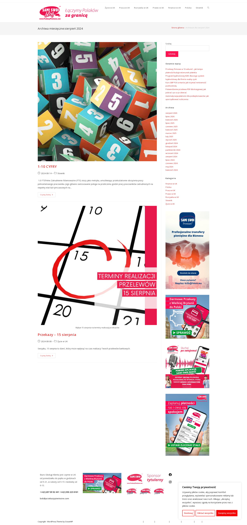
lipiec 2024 (170, 160)
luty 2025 (169, 136)
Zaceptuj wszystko (227, 513)
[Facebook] (170, 475)
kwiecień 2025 (172, 129)
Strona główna (177, 27)
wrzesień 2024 (172, 153)
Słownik (61, 173)
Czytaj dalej (47, 194)
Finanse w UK (171, 183)
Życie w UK (62, 341)
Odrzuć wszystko (205, 513)
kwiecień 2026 (172, 119)
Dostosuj (188, 513)
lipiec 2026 (170, 116)
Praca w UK (170, 190)
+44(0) (49, 492)
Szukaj (168, 43)
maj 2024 (169, 166)
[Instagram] (170, 483)
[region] (209, 500)
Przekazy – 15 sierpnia (57, 334)
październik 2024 (173, 150)
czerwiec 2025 (172, 126)
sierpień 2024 (171, 156)
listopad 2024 (171, 146)
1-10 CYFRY (47, 166)
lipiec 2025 (170, 123)
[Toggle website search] (208, 7)
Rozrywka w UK (172, 197)
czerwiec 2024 (172, 163)
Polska (168, 187)
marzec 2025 (171, 133)
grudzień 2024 (172, 143)
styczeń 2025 (171, 139)
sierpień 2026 (171, 113)
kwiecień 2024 (172, 170)
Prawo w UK (171, 194)
